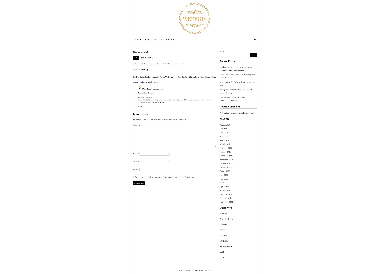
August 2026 (225, 125)
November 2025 (226, 159)
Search (222, 51)
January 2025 (225, 198)
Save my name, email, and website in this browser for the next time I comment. (164, 177)
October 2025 (225, 163)
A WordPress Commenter (151, 89)
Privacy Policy (166, 40)
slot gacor (223, 235)
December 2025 (226, 156)
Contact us (151, 40)
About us (138, 40)
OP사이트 (224, 241)
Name (136, 154)
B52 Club (223, 257)
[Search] (255, 40)
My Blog (136, 58)
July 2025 (224, 175)
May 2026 (224, 136)
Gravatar (161, 102)
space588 (223, 224)
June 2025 (224, 179)
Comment (137, 125)
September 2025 (226, 167)
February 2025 (226, 194)
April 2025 (224, 186)
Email (136, 162)
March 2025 (225, 190)
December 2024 (226, 202)
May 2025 (224, 183)
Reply (140, 106)
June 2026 (224, 132)
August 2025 (225, 171)
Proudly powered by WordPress (189, 270)
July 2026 (224, 129)
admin (158, 58)
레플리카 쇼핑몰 (226, 219)
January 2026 (225, 152)
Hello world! (248, 113)
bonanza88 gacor (226, 246)
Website (136, 169)
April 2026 (224, 140)
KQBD (222, 230)
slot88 (222, 252)
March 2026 (225, 144)
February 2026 (226, 148)
